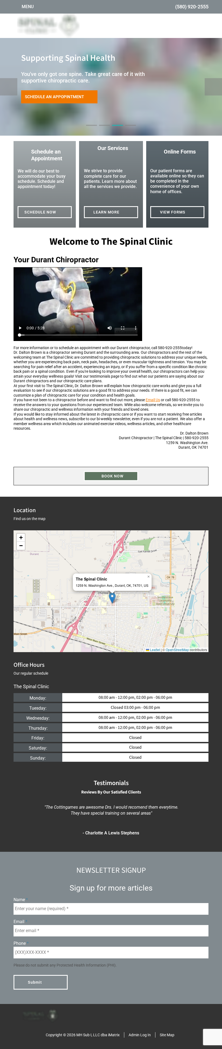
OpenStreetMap (177, 649)
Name (20, 899)
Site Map (167, 1035)
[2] (104, 130)
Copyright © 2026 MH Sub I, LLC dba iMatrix (83, 1035)
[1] (91, 130)
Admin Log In (140, 1035)
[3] (117, 130)
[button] (112, 598)
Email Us (153, 400)
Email (19, 921)
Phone (20, 943)
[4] (130, 130)
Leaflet (154, 649)
